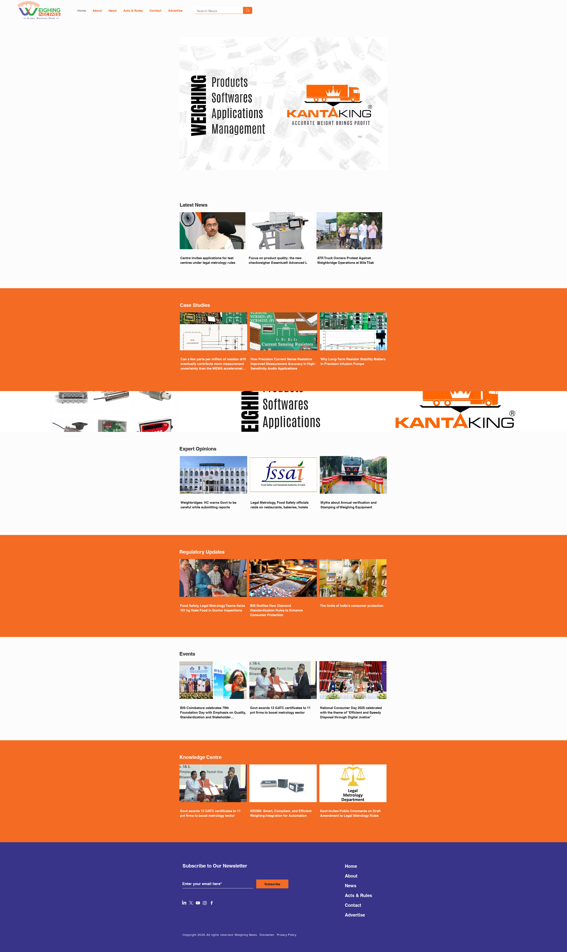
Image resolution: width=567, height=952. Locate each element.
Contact (353, 905)
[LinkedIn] (184, 902)
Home (351, 866)
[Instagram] (204, 902)
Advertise (355, 915)
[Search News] (247, 10)
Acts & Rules (358, 895)
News (350, 885)
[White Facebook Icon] (211, 902)
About (351, 876)
